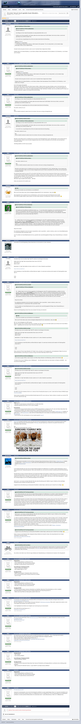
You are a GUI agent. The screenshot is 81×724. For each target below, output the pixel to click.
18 (67, 13)
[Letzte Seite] (30, 21)
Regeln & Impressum (15, 6)
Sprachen (3, 722)
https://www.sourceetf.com (19, 268)
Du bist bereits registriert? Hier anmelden (60, 6)
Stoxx (19, 14)
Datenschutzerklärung (10, 722)
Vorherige (6, 706)
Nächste (27, 706)
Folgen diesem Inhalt (62, 13)
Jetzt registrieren (73, 6)
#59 (21, 42)
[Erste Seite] (3, 21)
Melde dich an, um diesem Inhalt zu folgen (50, 13)
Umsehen (5, 6)
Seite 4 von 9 (34, 706)
